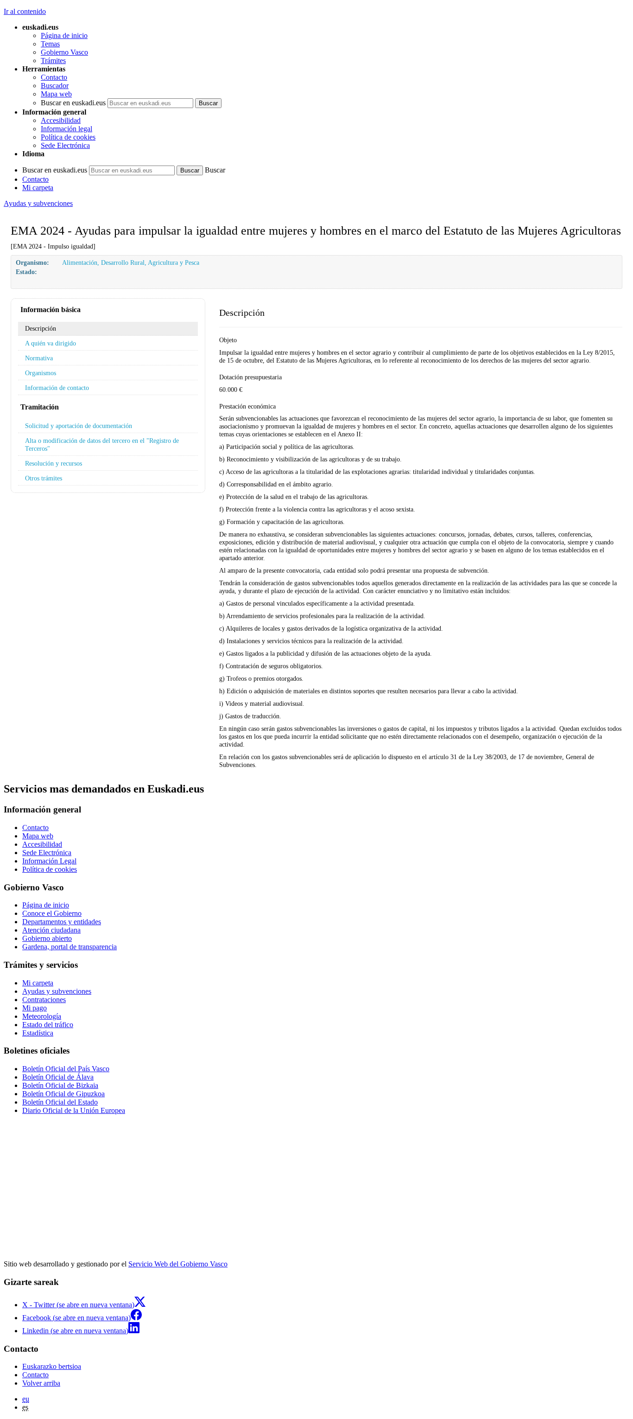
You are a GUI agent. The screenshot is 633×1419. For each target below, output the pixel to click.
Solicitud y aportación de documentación (78, 425)
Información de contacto (57, 387)
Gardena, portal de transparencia (69, 947)
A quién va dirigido (50, 343)
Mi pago (34, 1008)
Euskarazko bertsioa (51, 1366)
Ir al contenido (25, 11)
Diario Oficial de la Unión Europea (73, 1110)
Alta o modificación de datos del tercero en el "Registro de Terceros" (102, 444)
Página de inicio (64, 35)
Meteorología (41, 1016)
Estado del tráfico (47, 1025)
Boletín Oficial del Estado (60, 1102)
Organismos (40, 373)
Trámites (53, 60)
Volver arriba (41, 1383)
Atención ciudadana (51, 930)
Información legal (66, 129)
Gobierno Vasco (64, 52)
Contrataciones (44, 1000)
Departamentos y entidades (61, 922)
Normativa (39, 358)
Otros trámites (43, 478)
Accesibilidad (61, 120)
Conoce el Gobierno (52, 913)
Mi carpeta (37, 188)
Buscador (55, 85)
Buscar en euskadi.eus (73, 103)
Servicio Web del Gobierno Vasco (178, 1264)
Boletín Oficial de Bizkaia (60, 1085)
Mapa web (56, 94)
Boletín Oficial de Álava (58, 1077)
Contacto (54, 77)
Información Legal (49, 861)
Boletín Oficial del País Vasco (65, 1069)
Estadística (37, 1033)
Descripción (40, 328)
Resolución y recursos (53, 463)
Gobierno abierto (47, 938)
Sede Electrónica (65, 145)
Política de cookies (68, 137)
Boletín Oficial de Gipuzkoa (63, 1094)
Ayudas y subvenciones (38, 203)
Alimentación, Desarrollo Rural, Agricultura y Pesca (130, 262)
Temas (50, 44)
